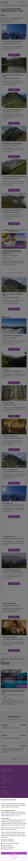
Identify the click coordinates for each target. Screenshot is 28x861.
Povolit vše (14, 853)
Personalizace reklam (8, 849)
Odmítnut (14, 858)
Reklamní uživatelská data (9, 847)
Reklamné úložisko (7, 845)
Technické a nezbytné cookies (9, 841)
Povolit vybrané (14, 856)
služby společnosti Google (14, 815)
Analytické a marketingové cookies (11, 843)
